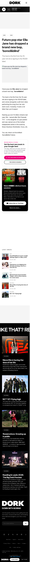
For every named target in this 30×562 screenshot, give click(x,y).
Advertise (8, 539)
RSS (10, 547)
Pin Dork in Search (15, 162)
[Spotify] (21, 534)
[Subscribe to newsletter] (25, 523)
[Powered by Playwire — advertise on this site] (15, 556)
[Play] (4, 9)
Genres (14, 543)
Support (14, 539)
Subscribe (15, 559)
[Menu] (26, 2)
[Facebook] (8, 534)
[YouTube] (17, 534)
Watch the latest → (15, 207)
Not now (24, 559)
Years (19, 543)
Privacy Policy (7, 543)
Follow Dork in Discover (15, 157)
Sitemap (24, 543)
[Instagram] (4, 534)
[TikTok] (26, 534)
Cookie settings (16, 547)
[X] (13, 534)
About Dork (20, 539)
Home (4, 35)
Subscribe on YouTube (16, 203)
